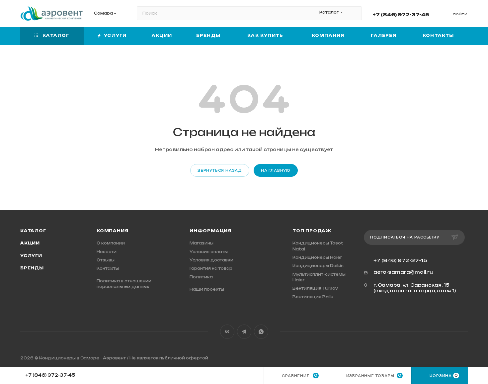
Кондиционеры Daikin (318, 265)
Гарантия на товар (211, 268)
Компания (112, 231)
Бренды (32, 268)
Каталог (33, 231)
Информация (210, 231)
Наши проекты (207, 289)
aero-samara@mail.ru (403, 272)
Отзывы (106, 260)
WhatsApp (261, 332)
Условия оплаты (209, 251)
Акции (30, 243)
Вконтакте (227, 332)
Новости (107, 251)
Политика (201, 277)
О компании (111, 243)
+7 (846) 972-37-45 (400, 14)
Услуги (31, 255)
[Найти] (354, 13)
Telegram (244, 332)
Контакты (108, 268)
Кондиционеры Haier (317, 257)
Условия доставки (211, 260)
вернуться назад (220, 170)
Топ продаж (311, 231)
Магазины (201, 243)
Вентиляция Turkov (315, 288)
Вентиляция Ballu (312, 297)
